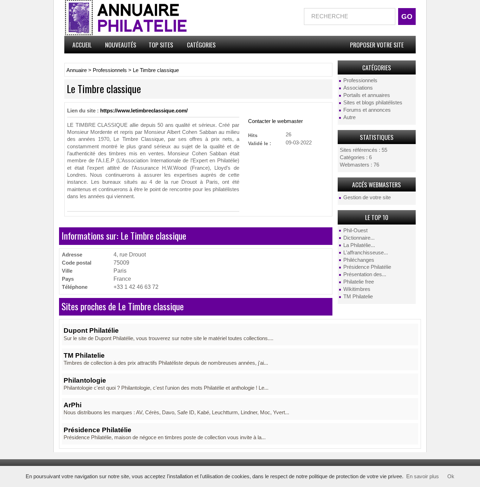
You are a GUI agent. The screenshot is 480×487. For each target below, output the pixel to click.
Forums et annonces (367, 110)
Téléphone (74, 287)
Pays (68, 278)
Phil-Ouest (355, 230)
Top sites (161, 44)
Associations (358, 88)
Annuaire (76, 70)
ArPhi (73, 405)
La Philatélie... (359, 245)
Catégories (201, 44)
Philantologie (85, 380)
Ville (67, 270)
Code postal (76, 262)
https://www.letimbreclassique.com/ (144, 110)
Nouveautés (120, 44)
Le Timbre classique (156, 70)
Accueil (82, 44)
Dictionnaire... (359, 238)
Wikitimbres (356, 289)
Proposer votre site (377, 44)
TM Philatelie (358, 296)
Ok (450, 476)
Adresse (72, 254)
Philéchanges (358, 260)
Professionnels (360, 80)
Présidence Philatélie (367, 267)
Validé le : (259, 143)
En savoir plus (422, 476)
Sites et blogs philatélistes (372, 102)
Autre (349, 117)
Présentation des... (364, 274)
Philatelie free (358, 282)
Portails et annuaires (366, 95)
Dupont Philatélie (91, 330)
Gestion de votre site (367, 197)
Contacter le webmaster (275, 121)
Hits (253, 135)
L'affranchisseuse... (365, 252)
